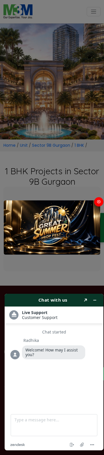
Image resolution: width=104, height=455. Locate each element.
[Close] (98, 201)
